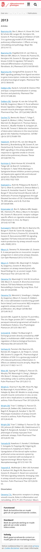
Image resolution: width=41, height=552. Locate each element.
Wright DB (5, 405)
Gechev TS (5, 117)
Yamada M (5, 443)
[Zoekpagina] (35, 4)
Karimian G (5, 163)
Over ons (4, 13)
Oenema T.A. (6, 494)
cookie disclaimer (11, 548)
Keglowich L (6, 185)
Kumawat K (6, 228)
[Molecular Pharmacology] (24, 13)
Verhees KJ (5, 349)
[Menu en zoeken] (28, 4)
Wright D (5, 387)
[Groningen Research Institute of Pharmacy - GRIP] (20, 13)
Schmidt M (5, 333)
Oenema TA (6, 279)
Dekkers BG (6, 88)
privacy (36, 546)
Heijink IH (5, 142)
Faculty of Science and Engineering (11, 13)
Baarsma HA (6, 31)
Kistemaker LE (7, 209)
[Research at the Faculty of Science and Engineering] (15, 13)
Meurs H (4, 249)
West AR (4, 370)
